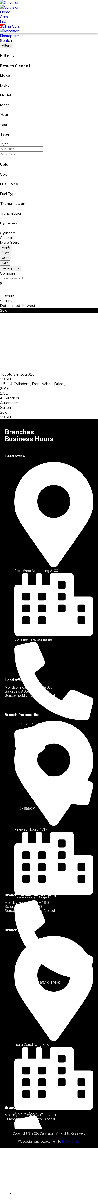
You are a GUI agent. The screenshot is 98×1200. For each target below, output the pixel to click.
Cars (4, 16)
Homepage (9, 35)
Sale (5, 263)
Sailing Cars (10, 26)
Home (5, 12)
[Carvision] (10, 2)
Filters (6, 45)
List (3, 21)
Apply (6, 247)
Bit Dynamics (71, 1141)
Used (6, 258)
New (5, 252)
